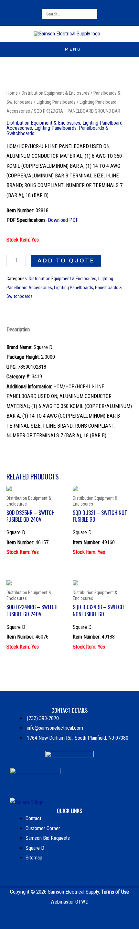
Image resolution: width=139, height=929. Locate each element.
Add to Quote (66, 260)
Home (12, 93)
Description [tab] (18, 330)
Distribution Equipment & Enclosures (56, 93)
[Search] (93, 14)
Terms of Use (115, 892)
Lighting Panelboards (56, 102)
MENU (73, 49)
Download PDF (63, 220)
